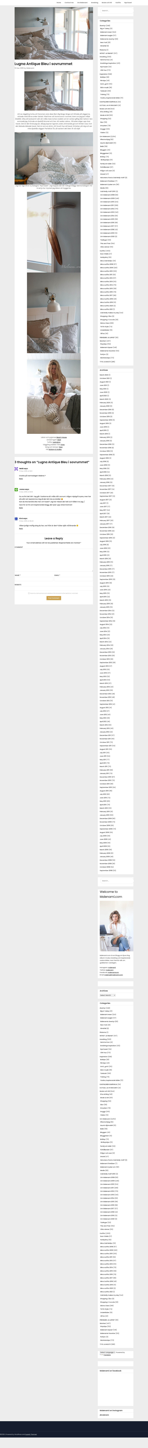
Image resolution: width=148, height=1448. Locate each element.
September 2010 (106, 787)
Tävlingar (103, 240)
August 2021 (104, 382)
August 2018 (104, 458)
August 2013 (104, 666)
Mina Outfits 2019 (106, 302)
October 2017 (105, 493)
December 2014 (105, 611)
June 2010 (103, 798)
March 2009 (104, 850)
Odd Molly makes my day (109, 313)
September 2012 (106, 704)
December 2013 (105, 652)
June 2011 (103, 756)
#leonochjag (105, 139)
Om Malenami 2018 (107, 229)
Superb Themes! (31, 1434)
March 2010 (104, 808)
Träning (103, 94)
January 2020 (105, 406)
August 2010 (104, 791)
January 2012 (104, 732)
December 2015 (105, 569)
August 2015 (104, 583)
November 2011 (105, 739)
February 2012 (105, 728)
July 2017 (103, 503)
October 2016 (105, 534)
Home (59, 3)
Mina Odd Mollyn (106, 261)
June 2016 (103, 548)
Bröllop (102, 157)
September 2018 (106, 455)
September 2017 (106, 496)
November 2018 (105, 448)
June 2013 (103, 673)
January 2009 (105, 857)
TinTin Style (104, 327)
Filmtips (103, 80)
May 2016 (103, 552)
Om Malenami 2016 (107, 222)
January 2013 (104, 690)
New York (103, 42)
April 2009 (103, 846)
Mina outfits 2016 (106, 292)
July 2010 (103, 794)
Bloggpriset (104, 153)
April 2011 (103, 763)
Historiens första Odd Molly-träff (112, 178)
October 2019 (105, 416)
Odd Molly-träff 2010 (107, 191)
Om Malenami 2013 (107, 212)
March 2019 (104, 434)
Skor (101, 122)
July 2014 (103, 628)
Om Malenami (82, 3)
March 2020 (104, 399)
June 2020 (103, 392)
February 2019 (105, 437)
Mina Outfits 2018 (106, 299)
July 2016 (103, 545)
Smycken (103, 126)
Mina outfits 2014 (106, 285)
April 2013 (103, 680)
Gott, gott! (104, 84)
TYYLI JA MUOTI (105, 362)
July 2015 (103, 586)
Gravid (102, 174)
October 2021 (105, 378)
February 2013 (105, 687)
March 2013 (104, 683)
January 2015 (104, 607)
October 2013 (105, 659)
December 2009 (106, 818)
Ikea (60, 447)
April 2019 (103, 430)
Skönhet (103, 341)
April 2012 (103, 721)
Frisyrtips (103, 344)
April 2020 (103, 396)
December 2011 (105, 735)
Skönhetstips (105, 358)
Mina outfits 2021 (106, 309)
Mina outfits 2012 (106, 278)
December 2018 (105, 444)
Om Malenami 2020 (107, 236)
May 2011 (103, 760)
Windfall (103, 46)
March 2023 (104, 375)
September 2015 (106, 579)
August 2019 (104, 423)
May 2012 (103, 718)
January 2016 (104, 565)
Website (18, 585)
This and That (105, 243)
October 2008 (105, 867)
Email (57, 575)
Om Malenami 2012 (107, 209)
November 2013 (105, 655)
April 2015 (103, 597)
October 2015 (105, 576)
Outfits (118, 3)
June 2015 (103, 590)
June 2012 (103, 714)
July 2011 (103, 753)
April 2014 (103, 638)
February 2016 (105, 562)
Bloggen (103, 150)
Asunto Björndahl (106, 143)
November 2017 (105, 489)
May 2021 (103, 389)
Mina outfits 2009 (106, 268)
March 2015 (104, 600)
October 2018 (105, 451)
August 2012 (104, 708)
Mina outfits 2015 (106, 288)
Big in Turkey (104, 28)
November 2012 (105, 697)
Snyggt (103, 129)
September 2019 (106, 420)
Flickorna (103, 50)
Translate (107, 1355)
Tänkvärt (103, 91)
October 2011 (104, 742)
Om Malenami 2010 (107, 202)
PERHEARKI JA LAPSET (107, 337)
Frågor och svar (106, 171)
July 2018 (103, 461)
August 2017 (104, 500)
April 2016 (103, 555)
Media (102, 188)
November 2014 (105, 614)
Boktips (103, 77)
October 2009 (105, 825)
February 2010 (105, 811)
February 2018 (105, 479)
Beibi (102, 146)
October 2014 (105, 617)
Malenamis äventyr (107, 39)
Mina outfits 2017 (106, 295)
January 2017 (104, 524)
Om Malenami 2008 (107, 195)
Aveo (63, 444)
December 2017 (105, 486)
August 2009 (104, 832)
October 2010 (105, 784)
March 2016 (104, 559)
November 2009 (106, 822)
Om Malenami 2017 (107, 226)
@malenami (104, 1415)
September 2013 (106, 662)
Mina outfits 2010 (106, 271)
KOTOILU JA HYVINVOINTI (108, 105)
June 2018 (103, 465)
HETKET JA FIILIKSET (106, 53)
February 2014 (105, 645)
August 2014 (104, 624)
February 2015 (105, 604)
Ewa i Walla (104, 254)
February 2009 (105, 853)
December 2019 (105, 410)
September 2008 (106, 870)
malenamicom (113, 972)
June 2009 (103, 839)
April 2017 (103, 513)
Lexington (56, 442)
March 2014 (104, 642)
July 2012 (103, 711)
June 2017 (103, 506)
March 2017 (104, 517)
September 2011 (106, 746)
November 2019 (105, 413)
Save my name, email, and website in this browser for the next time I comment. (54, 593)
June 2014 (103, 631)
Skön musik (104, 87)
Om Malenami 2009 (107, 198)
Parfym (103, 354)
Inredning (94, 3)
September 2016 (106, 538)
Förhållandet (105, 167)
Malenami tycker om (107, 184)
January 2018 (104, 482)
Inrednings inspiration (108, 63)
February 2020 (105, 403)
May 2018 (103, 468)
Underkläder (104, 330)
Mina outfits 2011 (106, 275)
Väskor (102, 132)
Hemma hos (104, 60)
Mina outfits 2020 (106, 306)
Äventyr (103, 25)
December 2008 (106, 860)
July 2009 (103, 836)
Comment (19, 547)
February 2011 (104, 770)
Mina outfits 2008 (106, 264)
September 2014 (106, 621)
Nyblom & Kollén (55, 449)
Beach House (61, 437)
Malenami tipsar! (106, 347)
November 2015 (105, 572)
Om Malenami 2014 (107, 216)
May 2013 (103, 676)
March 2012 (104, 725)
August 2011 (104, 749)
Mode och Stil (107, 3)
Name (18, 575)
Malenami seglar (106, 35)
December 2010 (105, 777)
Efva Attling (104, 112)
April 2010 (103, 805)
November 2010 (105, 780)
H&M (59, 440)
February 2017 (105, 520)
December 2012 (105, 694)
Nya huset (128, 3)
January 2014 (104, 649)
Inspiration (104, 74)
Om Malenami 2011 (107, 205)
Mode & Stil (104, 115)
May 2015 (103, 593)
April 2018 (103, 472)
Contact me (69, 3)
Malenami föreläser (107, 181)
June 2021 (103, 385)
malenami (112, 967)
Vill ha (102, 333)
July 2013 (103, 669)
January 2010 (104, 815)
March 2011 (103, 766)
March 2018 (104, 475)
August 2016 (104, 541)
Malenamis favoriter (107, 351)
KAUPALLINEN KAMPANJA (108, 102)
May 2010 (103, 801)
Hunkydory (104, 257)
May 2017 (103, 510)
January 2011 (104, 773)
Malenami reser (106, 32)
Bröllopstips (105, 160)
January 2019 (104, 441)
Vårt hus (103, 70)
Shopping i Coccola (107, 320)
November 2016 (105, 531)
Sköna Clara (104, 323)
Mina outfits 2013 (106, 281)
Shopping (103, 119)
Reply (21, 479)
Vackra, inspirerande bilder (110, 98)
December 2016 (105, 527)
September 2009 (106, 829)
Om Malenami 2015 (107, 219)
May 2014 (103, 635)
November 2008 (106, 863)
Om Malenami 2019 (107, 233)
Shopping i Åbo (106, 316)
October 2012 (105, 701)
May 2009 (103, 843)
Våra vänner (104, 247)
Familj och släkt (106, 164)
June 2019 (103, 427)
